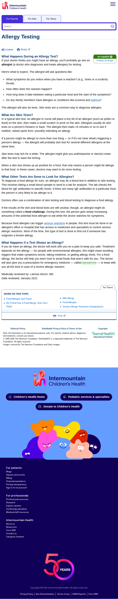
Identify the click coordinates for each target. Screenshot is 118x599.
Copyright (102, 329)
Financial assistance (16, 481)
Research (10, 503)
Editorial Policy (18, 329)
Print (24, 49)
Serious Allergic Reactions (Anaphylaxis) (83, 306)
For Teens (51, 18)
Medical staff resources (17, 512)
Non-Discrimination (45, 594)
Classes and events (15, 475)
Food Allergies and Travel (18, 298)
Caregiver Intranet (15, 537)
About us (10, 524)
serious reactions (54, 223)
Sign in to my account (16, 488)
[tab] (108, 287)
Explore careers (13, 506)
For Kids (32, 18)
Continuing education (16, 509)
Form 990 (11, 530)
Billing (9, 478)
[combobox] (56, 26)
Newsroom (11, 527)
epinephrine (89, 262)
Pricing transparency (16, 484)
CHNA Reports (79, 594)
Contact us (11, 533)
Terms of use (63, 594)
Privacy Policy (26, 594)
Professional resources (17, 499)
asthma (95, 100)
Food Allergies (70, 302)
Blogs (9, 472)
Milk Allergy (68, 298)
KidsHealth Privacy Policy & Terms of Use (62, 329)
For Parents (12, 18)
